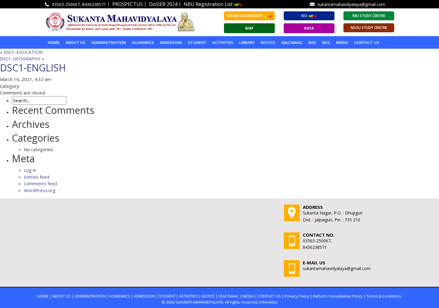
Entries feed (36, 177)
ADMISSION (171, 42)
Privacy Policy (297, 296)
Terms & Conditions (384, 296)
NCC (326, 42)
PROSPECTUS (127, 4)
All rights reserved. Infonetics (251, 302)
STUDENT (197, 42)
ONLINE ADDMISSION (244, 15)
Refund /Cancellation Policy (338, 296)
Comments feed (40, 183)
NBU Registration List (209, 4)
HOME (42, 296)
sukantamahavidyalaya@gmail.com (351, 4)
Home (53, 42)
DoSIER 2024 (163, 4)
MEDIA (342, 42)
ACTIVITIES (222, 42)
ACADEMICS (143, 42)
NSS (312, 42)
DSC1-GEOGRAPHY (20, 59)
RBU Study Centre (368, 15)
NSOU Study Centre (369, 27)
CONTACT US (269, 296)
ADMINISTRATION (108, 42)
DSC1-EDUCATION (23, 52)
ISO (304, 15)
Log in (30, 170)
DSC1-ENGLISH (33, 67)
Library (247, 42)
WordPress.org (40, 190)
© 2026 (168, 302)
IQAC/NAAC (292, 42)
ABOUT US (75, 42)
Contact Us (366, 42)
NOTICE (268, 42)
